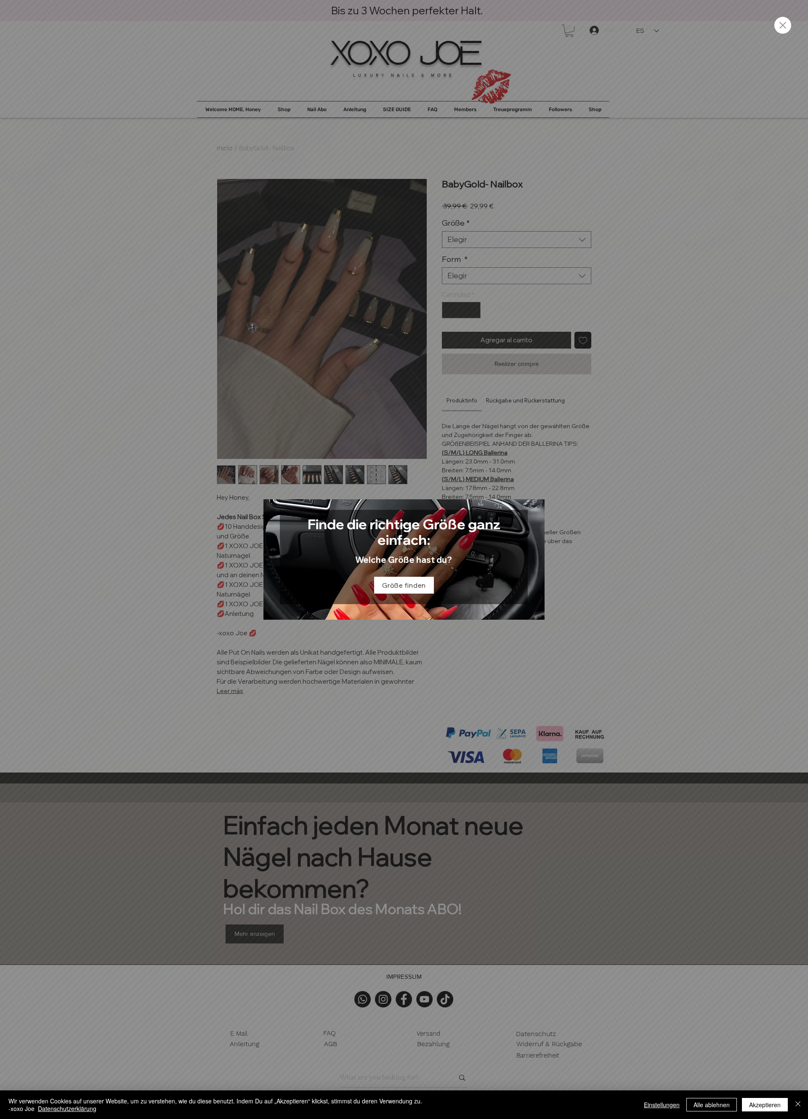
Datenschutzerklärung (67, 1108)
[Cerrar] (798, 1104)
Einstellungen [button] (662, 1104)
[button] (782, 25)
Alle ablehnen (712, 1104)
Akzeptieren (765, 1104)
